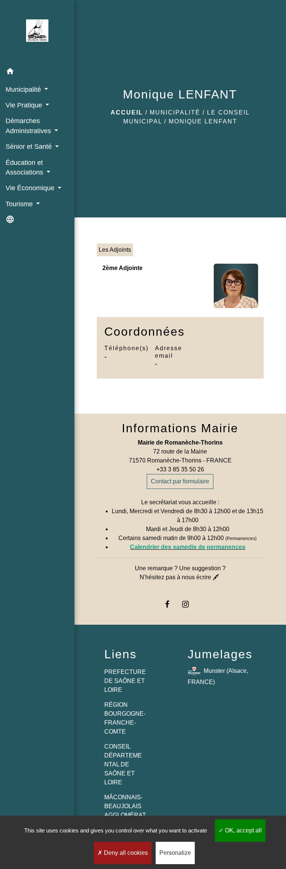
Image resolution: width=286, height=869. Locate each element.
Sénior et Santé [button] (30, 146)
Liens (120, 654)
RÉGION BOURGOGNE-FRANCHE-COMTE (125, 718)
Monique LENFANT (203, 121)
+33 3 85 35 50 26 (180, 469)
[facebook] (171, 604)
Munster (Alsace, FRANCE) (218, 676)
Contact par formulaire (180, 481)
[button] (37, 72)
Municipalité (175, 112)
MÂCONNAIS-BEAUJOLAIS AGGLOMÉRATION (125, 810)
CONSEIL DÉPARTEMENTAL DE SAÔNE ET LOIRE (123, 764)
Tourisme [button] (20, 204)
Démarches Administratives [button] (29, 125)
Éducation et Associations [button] (25, 167)
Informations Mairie (180, 428)
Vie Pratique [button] (25, 105)
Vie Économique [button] (31, 188)
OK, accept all (242, 830)
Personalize (175, 853)
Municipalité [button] (24, 89)
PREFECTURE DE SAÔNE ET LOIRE (125, 681)
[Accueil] (37, 32)
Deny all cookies (125, 853)
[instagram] (189, 604)
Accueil (127, 112)
